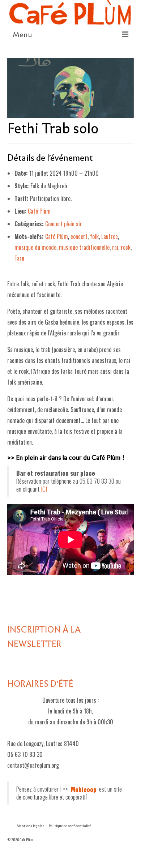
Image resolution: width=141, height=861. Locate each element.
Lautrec (109, 236)
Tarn (19, 258)
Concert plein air (63, 223)
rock (126, 247)
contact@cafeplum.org (33, 765)
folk (94, 236)
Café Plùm (39, 211)
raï (115, 247)
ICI (44, 488)
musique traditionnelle (84, 247)
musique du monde (35, 247)
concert (78, 236)
